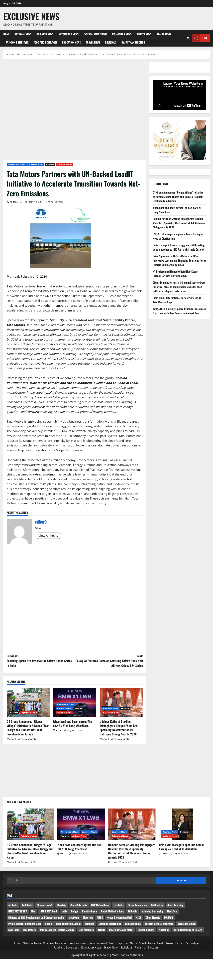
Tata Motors (29, 930)
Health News (163, 34)
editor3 (14, 201)
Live (205, 38)
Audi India (27, 905)
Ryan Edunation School (68, 924)
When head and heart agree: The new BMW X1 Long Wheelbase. (72, 723)
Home (6, 34)
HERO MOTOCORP (17, 911)
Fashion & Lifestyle (17, 42)
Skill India (13, 930)
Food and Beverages (45, 42)
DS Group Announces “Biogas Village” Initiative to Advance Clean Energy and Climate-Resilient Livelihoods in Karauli (28, 727)
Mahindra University (152, 911)
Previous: (39, 661)
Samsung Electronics (110, 924)
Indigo (74, 911)
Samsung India (133, 924)
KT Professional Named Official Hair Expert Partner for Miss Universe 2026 (175, 273)
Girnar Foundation (137, 905)
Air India (12, 905)
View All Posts (48, 536)
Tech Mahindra (86, 930)
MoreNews (118, 955)
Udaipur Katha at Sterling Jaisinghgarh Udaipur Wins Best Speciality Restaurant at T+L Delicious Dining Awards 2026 (119, 727)
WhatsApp (164, 930)
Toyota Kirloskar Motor (121, 930)
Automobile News (68, 34)
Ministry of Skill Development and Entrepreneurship (36, 917)
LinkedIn (132, 911)
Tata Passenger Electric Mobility (57, 930)
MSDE (100, 917)
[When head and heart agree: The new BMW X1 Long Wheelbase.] (81, 824)
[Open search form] (188, 38)
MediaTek (172, 911)
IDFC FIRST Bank (48, 911)
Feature (50, 164)
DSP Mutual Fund (100, 905)
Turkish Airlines (146, 930)
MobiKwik (74, 917)
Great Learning (175, 905)
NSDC (139, 917)
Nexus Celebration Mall (119, 917)
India (64, 911)
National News (22, 34)
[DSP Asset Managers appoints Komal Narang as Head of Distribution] (182, 824)
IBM (33, 911)
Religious (110, 42)
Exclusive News (31, 16)
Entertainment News (95, 34)
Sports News (143, 34)
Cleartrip (61, 905)
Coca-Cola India (78, 905)
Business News (44, 34)
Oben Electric (153, 917)
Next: (109, 661)
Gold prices (157, 905)
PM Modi (168, 917)
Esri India (118, 905)
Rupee (48, 924)
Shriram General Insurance (159, 924)
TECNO (101, 930)
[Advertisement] (74, 87)
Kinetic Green (89, 911)
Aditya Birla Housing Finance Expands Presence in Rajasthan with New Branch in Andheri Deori (179, 311)
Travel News (93, 42)
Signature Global (187, 924)
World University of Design (187, 930)
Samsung (89, 924)
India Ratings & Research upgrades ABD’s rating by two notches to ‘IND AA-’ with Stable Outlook (179, 247)
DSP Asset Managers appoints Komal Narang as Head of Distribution (181, 847)
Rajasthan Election (133, 42)
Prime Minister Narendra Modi (24, 924)
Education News (71, 42)
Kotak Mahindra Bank (112, 911)
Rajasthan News (121, 34)
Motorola (88, 917)
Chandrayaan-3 (44, 905)
